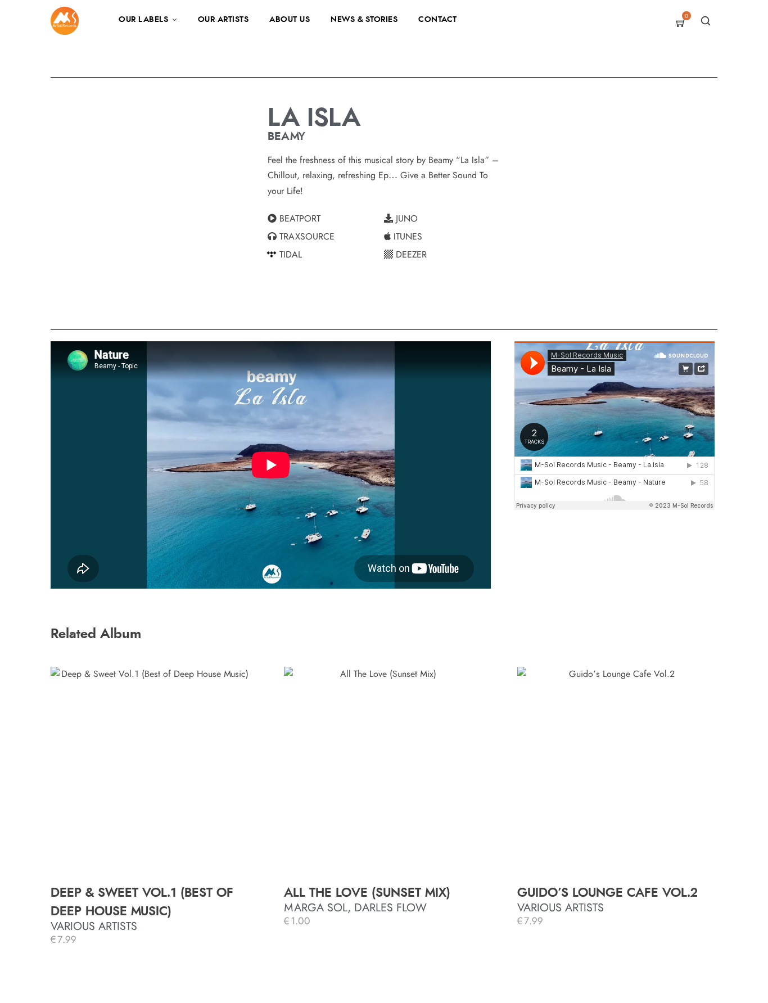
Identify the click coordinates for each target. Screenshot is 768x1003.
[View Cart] (680, 24)
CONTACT (437, 20)
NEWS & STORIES (364, 20)
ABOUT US (289, 20)
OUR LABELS (143, 20)
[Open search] (705, 21)
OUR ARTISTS (223, 20)
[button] (326, 219)
